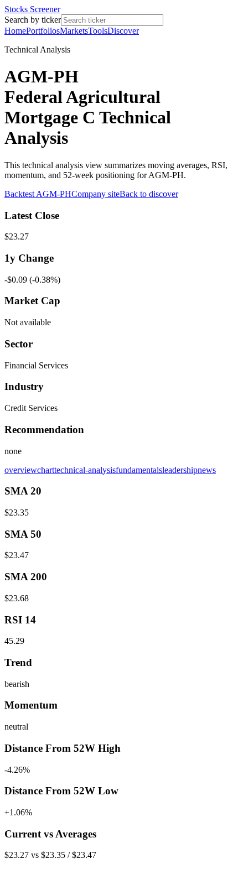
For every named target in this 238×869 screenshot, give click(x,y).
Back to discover (149, 194)
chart (45, 470)
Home (15, 30)
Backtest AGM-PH (37, 194)
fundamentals (139, 470)
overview (20, 470)
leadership (180, 470)
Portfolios (43, 30)
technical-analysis (85, 470)
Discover (123, 30)
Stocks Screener (32, 9)
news (207, 470)
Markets (74, 30)
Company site (95, 194)
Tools (97, 30)
